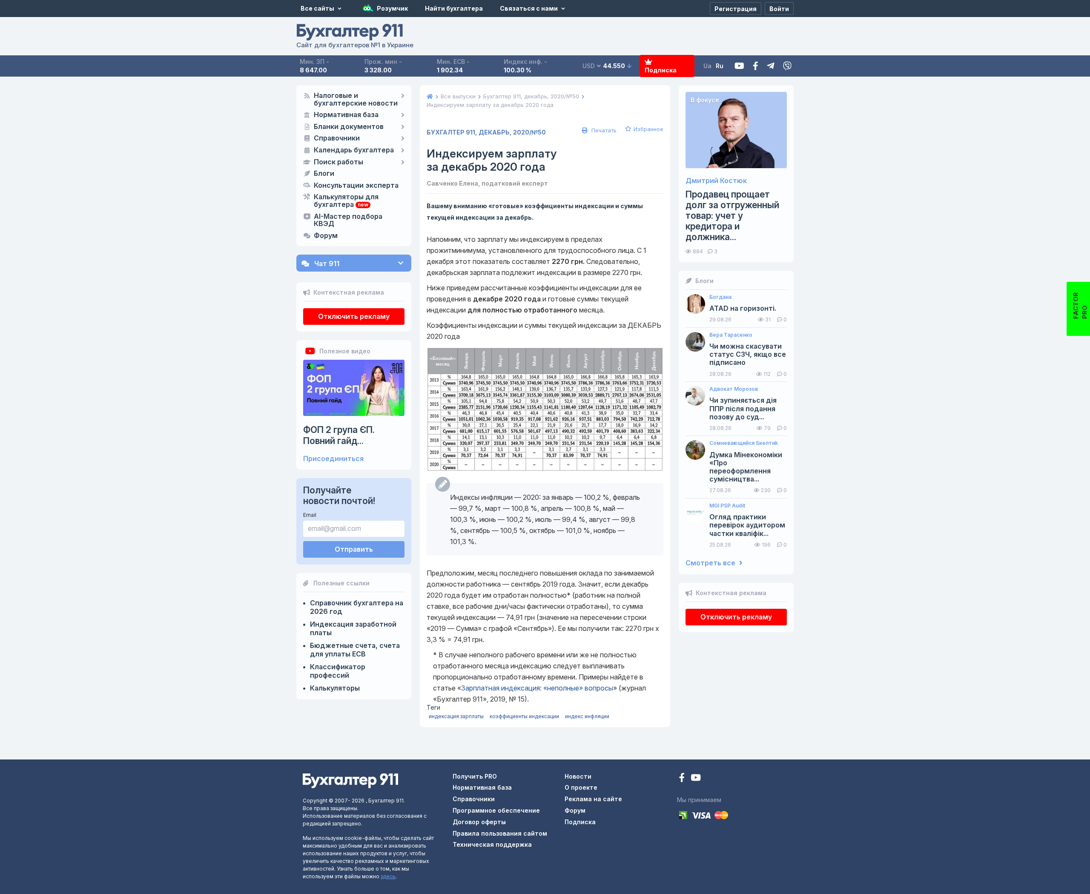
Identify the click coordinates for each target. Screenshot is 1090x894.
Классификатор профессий (337, 670)
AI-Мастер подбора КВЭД (348, 220)
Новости (578, 776)
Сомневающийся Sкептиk (743, 443)
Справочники (337, 138)
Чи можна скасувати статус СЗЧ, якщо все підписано (747, 354)
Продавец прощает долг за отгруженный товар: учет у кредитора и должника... (732, 216)
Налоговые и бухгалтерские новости (356, 99)
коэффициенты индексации (524, 716)
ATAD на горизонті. (742, 308)
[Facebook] (755, 66)
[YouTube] (695, 778)
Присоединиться (333, 459)
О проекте (581, 787)
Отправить (354, 549)
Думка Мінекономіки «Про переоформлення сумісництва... (745, 467)
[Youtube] (739, 66)
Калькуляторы (335, 688)
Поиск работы (338, 162)
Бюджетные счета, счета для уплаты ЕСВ (355, 649)
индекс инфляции (587, 716)
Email (309, 515)
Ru (719, 65)
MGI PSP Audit (727, 506)
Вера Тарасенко (730, 335)
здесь (388, 876)
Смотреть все (711, 563)
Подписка (661, 70)
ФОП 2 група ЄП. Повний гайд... (339, 435)
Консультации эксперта (356, 185)
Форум (326, 236)
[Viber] (787, 66)
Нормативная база (346, 115)
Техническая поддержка (492, 844)
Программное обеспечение (496, 810)
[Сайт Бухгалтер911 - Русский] (350, 779)
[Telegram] (771, 66)
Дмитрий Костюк (716, 181)
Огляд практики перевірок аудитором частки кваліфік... (747, 525)
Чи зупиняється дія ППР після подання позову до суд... (743, 408)
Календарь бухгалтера (354, 150)
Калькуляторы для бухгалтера (346, 201)
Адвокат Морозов (733, 389)
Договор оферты (479, 821)
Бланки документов (349, 127)
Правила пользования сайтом (500, 833)
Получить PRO (475, 776)
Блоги (324, 174)
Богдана (720, 297)
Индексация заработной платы (353, 628)
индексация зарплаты (456, 716)
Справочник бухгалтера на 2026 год (356, 607)
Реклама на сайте (593, 798)
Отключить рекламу (354, 316)
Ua (707, 65)
